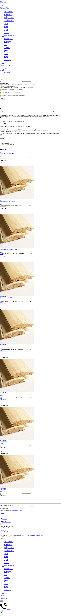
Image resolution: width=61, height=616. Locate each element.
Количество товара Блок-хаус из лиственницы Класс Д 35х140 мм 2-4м (11, 205)
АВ (4, 147)
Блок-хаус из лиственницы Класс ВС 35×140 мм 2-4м (7, 297)
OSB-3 (5, 49)
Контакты (1, 3)
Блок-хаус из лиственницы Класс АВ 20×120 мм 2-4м (8, 345)
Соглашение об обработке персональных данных (36, 535)
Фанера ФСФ (5, 45)
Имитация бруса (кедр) (7, 42)
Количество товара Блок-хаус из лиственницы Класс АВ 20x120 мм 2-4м (11, 349)
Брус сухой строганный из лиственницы (9, 16)
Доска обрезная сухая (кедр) (8, 40)
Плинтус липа (6, 30)
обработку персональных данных (17, 510)
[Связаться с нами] (1, 615)
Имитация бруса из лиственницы (8, 14)
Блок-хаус (5, 25)
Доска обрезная (6, 55)
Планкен (5, 61)
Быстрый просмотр (3, 296)
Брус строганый (6, 54)
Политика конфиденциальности (24, 535)
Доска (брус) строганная (7, 22)
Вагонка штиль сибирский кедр (8, 39)
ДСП (4, 51)
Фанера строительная (7, 48)
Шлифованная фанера (7, 46)
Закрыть (1, 601)
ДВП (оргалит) (6, 50)
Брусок (5, 28)
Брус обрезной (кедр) (7, 38)
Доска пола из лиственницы (8, 13)
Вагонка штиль (6, 27)
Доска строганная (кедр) (7, 41)
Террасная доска (6, 32)
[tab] (31, 98)
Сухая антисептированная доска (8, 20)
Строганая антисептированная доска (9, 21)
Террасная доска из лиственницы (8, 15)
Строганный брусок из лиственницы (9, 19)
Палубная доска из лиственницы (8, 11)
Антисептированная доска (7, 60)
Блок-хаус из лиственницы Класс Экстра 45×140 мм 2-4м (8, 249)
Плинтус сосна (6, 29)
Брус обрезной (6, 24)
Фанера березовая (6, 47)
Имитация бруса (6, 26)
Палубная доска (6, 31)
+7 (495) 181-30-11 (2, 1)
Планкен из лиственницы (7, 10)
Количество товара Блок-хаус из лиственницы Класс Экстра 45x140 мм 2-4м (12, 253)
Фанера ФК (5, 44)
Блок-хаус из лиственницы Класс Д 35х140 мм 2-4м (7, 201)
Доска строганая (6, 56)
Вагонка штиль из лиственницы (8, 12)
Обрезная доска (6, 23)
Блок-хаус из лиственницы (12, 147)
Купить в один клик (3, 351)
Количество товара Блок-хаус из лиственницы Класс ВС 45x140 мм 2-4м (11, 157)
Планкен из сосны (6, 33)
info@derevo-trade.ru (3, 2)
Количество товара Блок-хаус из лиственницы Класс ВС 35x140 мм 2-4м (11, 301)
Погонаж (5, 62)
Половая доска (6, 57)
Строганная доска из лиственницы (9, 18)
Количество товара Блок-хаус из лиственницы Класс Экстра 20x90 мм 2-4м (12, 397)
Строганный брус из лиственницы (8, 17)
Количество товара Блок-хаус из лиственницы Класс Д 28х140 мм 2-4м (11, 445)
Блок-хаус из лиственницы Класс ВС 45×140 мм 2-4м (7, 153)
